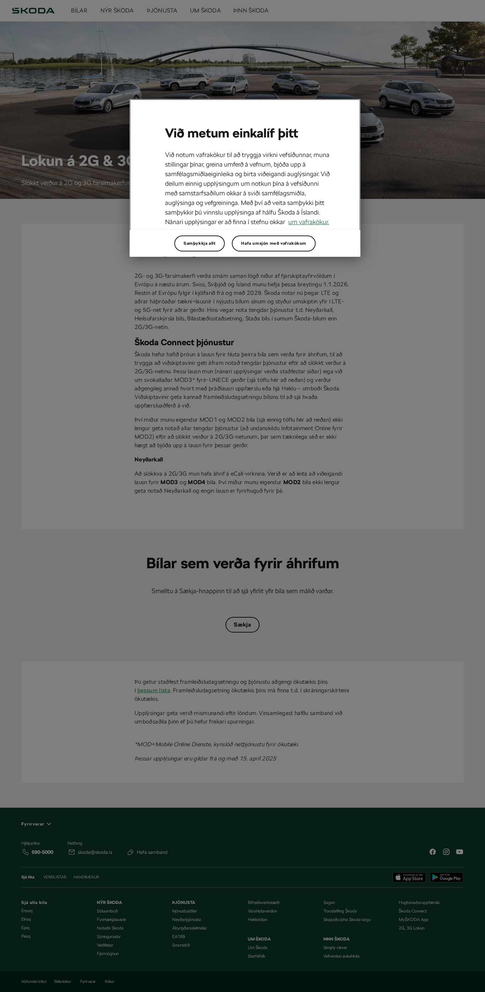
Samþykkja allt (200, 243)
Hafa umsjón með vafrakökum (273, 243)
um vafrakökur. (308, 222)
